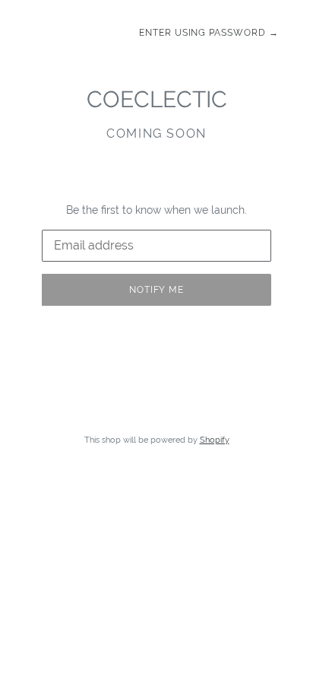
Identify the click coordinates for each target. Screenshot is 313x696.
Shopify (214, 439)
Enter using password (209, 32)
